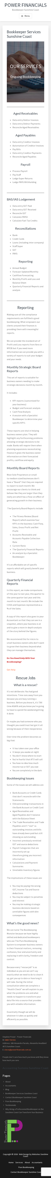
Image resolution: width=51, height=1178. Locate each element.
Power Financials (26, 5)
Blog (7, 1089)
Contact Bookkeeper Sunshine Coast (21, 1097)
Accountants (10, 1085)
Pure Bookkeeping (13, 1101)
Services (19, 1162)
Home (11, 1162)
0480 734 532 (10, 1040)
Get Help (11, 669)
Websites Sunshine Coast (35, 1155)
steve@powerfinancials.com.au (17, 1049)
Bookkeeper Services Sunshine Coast (21, 1093)
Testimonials (10, 1105)
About (7, 1081)
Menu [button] (27, 15)
